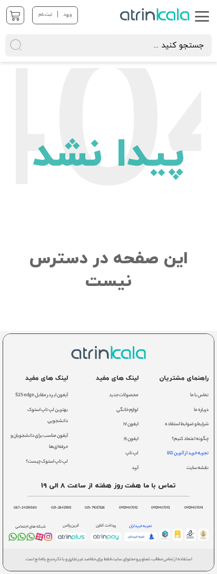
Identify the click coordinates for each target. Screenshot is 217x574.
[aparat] (39, 539)
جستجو (117, 13)
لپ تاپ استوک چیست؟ (47, 462)
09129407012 (128, 508)
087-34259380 (25, 508)
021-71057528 (95, 508)
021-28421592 (61, 508)
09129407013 (160, 508)
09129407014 (193, 508)
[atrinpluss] (71, 541)
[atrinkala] (30, 539)
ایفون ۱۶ (131, 439)
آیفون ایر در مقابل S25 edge (41, 395)
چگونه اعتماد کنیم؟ (190, 439)
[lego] (155, 14)
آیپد (135, 468)
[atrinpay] (106, 541)
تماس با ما (199, 395)
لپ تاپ (132, 453)
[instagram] (48, 539)
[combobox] (108, 45)
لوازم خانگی (127, 410)
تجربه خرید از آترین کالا (188, 453)
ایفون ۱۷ (131, 424)
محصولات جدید (124, 395)
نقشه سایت (197, 468)
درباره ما (201, 410)
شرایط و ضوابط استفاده (187, 424)
